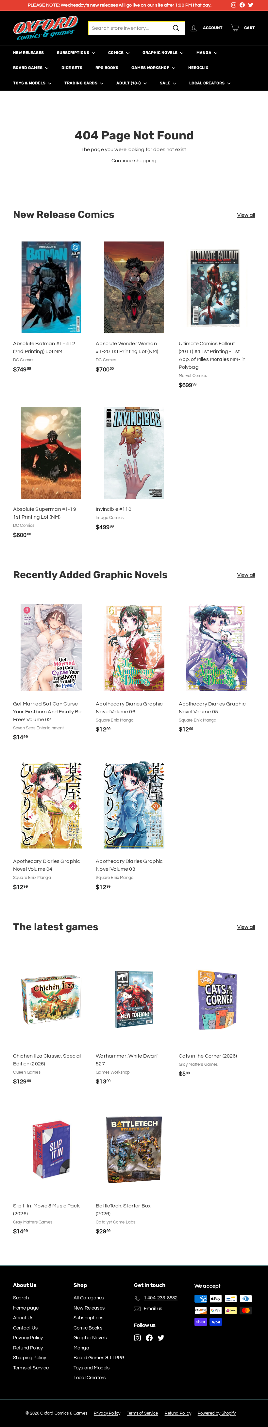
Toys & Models (29, 83)
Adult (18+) (129, 83)
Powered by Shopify (217, 1413)
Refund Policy (28, 1348)
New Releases (28, 52)
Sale (165, 83)
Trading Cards (81, 83)
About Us (23, 1317)
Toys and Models (91, 1367)
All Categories (89, 1297)
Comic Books (88, 1328)
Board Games (28, 67)
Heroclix (198, 67)
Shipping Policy (29, 1357)
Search (21, 1297)
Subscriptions (73, 52)
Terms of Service (31, 1367)
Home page (26, 1308)
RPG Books (106, 67)
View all (246, 215)
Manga (204, 52)
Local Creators (207, 83)
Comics (116, 52)
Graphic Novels (160, 52)
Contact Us (25, 1328)
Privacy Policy (28, 1337)
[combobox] (136, 28)
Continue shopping (134, 160)
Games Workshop (150, 67)
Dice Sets (71, 67)
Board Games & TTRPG (99, 1357)
